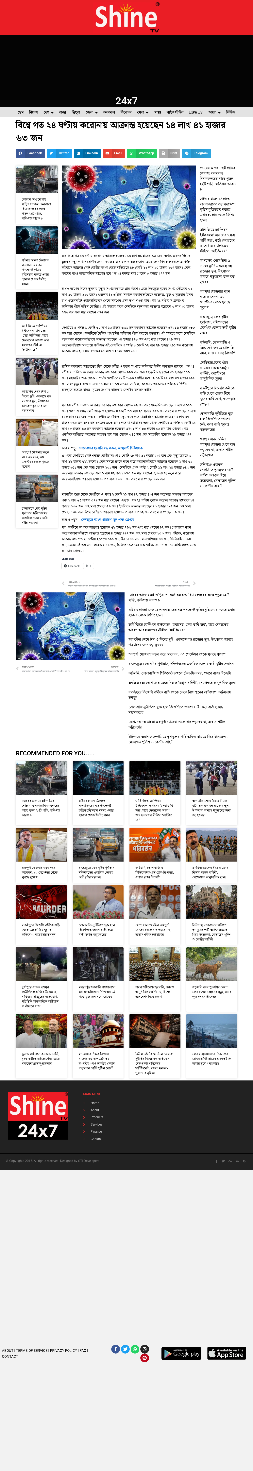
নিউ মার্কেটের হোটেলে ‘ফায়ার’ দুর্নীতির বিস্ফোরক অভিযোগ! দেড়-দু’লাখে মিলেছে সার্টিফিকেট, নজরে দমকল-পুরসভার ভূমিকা (154, 1063)
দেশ (46, 112)
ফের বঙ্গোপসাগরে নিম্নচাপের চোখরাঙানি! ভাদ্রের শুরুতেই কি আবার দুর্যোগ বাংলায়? (211, 1058)
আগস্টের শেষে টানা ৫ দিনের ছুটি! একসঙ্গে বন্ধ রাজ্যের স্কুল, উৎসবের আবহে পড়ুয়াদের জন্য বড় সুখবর (36, 401)
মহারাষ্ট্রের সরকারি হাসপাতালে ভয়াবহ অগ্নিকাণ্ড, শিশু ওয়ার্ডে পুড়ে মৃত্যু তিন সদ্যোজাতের (97, 992)
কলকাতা (109, 112)
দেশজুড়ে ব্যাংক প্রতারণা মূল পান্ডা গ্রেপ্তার (107, 520)
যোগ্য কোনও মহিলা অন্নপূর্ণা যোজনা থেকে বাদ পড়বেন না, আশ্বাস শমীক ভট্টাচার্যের (217, 447)
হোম (21, 112)
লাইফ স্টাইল (175, 112)
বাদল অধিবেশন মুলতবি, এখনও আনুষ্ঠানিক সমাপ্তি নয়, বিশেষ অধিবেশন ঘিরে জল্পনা (154, 992)
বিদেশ (33, 112)
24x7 (126, 101)
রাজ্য (62, 112)
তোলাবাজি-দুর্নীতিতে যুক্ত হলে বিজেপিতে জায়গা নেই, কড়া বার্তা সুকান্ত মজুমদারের (216, 422)
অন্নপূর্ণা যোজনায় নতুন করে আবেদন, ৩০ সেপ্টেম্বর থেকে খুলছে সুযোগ (35, 459)
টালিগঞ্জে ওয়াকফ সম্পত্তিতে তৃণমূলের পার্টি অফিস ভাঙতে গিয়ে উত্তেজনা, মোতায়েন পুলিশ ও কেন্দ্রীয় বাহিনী (218, 475)
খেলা (140, 112)
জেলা (89, 112)
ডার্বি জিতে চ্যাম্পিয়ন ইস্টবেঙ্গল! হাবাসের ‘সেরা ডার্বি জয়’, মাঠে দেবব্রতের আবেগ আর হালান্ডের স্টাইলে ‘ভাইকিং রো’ (35, 338)
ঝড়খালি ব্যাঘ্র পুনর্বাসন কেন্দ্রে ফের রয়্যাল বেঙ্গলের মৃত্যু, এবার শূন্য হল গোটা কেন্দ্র (211, 992)
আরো (212, 112)
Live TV (196, 112)
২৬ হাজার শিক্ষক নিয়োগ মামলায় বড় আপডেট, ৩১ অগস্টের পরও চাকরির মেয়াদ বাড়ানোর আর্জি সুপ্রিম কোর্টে (97, 1061)
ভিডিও (230, 112)
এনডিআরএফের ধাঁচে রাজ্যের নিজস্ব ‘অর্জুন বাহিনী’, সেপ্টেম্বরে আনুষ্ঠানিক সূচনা (214, 371)
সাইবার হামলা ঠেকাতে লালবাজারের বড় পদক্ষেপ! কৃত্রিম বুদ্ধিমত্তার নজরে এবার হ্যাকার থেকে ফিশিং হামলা (35, 272)
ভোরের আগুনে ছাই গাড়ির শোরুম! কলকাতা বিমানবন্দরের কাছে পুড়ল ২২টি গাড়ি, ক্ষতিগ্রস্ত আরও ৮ (36, 209)
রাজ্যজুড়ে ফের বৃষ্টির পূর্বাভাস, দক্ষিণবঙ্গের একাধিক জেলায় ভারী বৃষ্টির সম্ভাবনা (34, 516)
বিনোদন (126, 112)
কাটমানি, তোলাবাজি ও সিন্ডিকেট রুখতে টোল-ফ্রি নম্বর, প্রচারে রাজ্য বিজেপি (217, 348)
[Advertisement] (126, 65)
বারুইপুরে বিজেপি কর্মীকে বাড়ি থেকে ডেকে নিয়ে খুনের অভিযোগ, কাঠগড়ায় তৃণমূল (218, 396)
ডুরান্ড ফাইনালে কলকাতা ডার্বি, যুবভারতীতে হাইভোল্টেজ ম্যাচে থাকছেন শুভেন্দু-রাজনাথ (41, 1058)
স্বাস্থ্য (157, 112)
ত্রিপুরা (76, 112)
